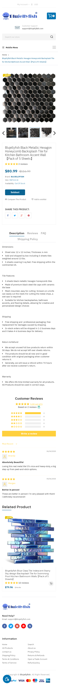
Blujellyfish (25, 674)
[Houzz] (29, 626)
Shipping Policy (8, 655)
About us (32, 648)
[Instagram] (17, 626)
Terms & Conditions (10, 659)
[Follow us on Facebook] (8, 215)
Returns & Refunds (36, 655)
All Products (7, 648)
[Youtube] (23, 626)
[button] (11, 164)
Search (31, 644)
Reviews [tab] (32, 233)
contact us (6, 651)
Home (4, 55)
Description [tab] (16, 233)
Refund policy (34, 662)
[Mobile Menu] (54, 47)
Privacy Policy (34, 651)
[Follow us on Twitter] (15, 215)
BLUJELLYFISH (17, 176)
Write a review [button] (29, 433)
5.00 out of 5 (36, 404)
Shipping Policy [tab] (27, 239)
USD (36, 4)
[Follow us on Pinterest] (28, 215)
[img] (8, 451)
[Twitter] (10, 626)
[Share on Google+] (21, 215)
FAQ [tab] (43, 233)
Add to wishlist (40, 199)
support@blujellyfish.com (32, 28)
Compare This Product (17, 199)
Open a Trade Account (37, 659)
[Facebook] (4, 626)
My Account (22, 4)
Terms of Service (9, 662)
